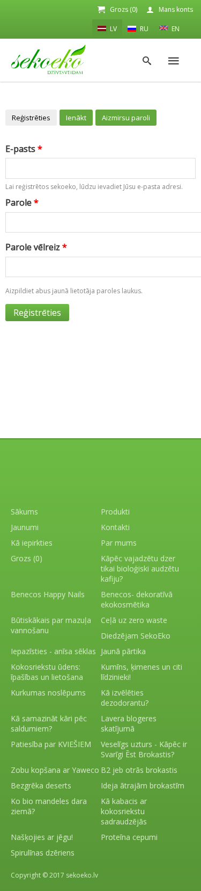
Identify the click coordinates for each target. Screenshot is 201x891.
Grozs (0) (123, 9)
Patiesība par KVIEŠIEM (51, 744)
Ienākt (76, 117)
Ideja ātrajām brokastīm (142, 785)
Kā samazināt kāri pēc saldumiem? (49, 723)
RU (143, 28)
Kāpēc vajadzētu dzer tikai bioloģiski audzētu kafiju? (140, 568)
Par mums (119, 543)
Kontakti (115, 527)
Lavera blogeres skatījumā (129, 723)
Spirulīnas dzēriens (43, 852)
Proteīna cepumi (129, 837)
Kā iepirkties (32, 543)
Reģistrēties (31, 117)
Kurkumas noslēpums (48, 692)
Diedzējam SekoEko (135, 636)
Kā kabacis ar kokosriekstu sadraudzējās (124, 811)
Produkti (115, 511)
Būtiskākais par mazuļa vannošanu (51, 625)
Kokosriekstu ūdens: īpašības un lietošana (47, 672)
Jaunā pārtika (123, 651)
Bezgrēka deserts (41, 785)
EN (175, 28)
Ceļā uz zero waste (134, 620)
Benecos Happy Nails (48, 594)
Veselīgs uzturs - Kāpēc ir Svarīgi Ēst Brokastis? (144, 749)
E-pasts (23, 149)
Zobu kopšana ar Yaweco (55, 770)
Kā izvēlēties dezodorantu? (124, 697)
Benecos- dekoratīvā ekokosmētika (137, 599)
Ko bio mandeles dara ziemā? (49, 806)
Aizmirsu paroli (126, 117)
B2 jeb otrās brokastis (139, 770)
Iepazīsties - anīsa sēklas (53, 651)
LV (112, 28)
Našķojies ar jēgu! (42, 837)
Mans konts (176, 9)
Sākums (24, 511)
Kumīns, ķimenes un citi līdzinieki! (141, 672)
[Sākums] (48, 59)
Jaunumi (25, 527)
